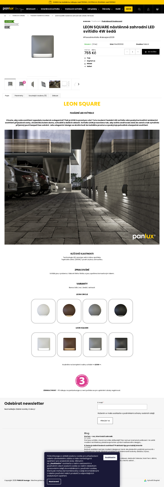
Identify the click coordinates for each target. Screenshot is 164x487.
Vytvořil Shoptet (153, 480)
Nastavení (54, 481)
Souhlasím (110, 457)
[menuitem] (32, 8)
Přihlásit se (105, 421)
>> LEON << (97, 364)
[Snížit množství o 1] (127, 51)
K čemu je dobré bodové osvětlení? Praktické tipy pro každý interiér (113, 445)
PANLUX (146, 44)
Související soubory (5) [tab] (38, 95)
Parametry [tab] (19, 95)
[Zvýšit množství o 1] (138, 51)
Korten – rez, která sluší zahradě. (98, 436)
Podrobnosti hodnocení (112, 21)
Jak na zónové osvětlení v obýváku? (99, 454)
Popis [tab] (7, 95)
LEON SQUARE (82, 328)
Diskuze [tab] (55, 95)
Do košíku (152, 52)
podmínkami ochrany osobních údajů (138, 413)
